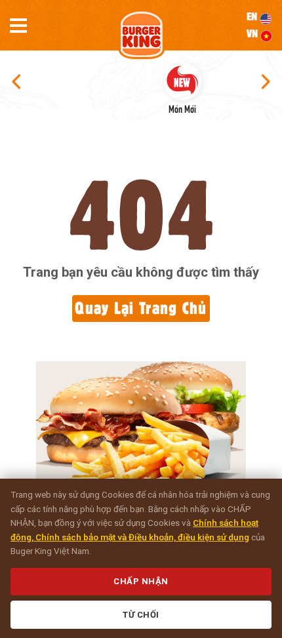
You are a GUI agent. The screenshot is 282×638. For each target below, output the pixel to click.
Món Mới (182, 108)
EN (253, 16)
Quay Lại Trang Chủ (141, 308)
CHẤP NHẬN (141, 581)
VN (253, 33)
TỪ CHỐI (141, 615)
